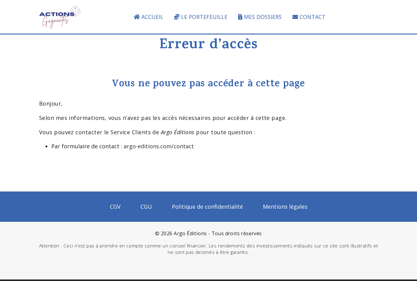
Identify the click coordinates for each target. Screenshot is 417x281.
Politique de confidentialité (207, 206)
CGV (115, 206)
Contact (312, 16)
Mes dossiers (263, 16)
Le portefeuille (204, 16)
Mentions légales (285, 206)
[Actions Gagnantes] (60, 16)
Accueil (152, 16)
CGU (146, 206)
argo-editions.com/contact (159, 146)
